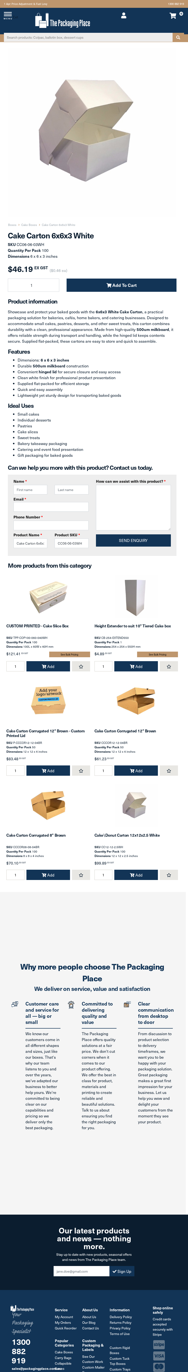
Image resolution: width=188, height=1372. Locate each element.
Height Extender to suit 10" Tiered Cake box (132, 625)
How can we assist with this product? (131, 481)
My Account (64, 1316)
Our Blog (88, 1322)
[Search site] (178, 37)
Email (19, 499)
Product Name (27, 534)
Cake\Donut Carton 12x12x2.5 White (127, 835)
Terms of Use (120, 1333)
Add (50, 666)
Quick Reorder (66, 1328)
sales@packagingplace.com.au (36, 1368)
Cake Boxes (64, 1352)
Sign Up (124, 1271)
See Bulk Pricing (69, 654)
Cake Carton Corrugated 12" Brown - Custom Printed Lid (45, 733)
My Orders (63, 1322)
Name (20, 481)
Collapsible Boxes (63, 1366)
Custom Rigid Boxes (120, 1350)
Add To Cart (124, 285)
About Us (89, 1316)
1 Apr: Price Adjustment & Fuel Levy (25, 4)
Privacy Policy (120, 1328)
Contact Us (90, 1328)
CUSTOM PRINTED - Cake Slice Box (37, 625)
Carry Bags (63, 1357)
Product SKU (67, 534)
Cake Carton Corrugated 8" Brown (36, 835)
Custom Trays (120, 1369)
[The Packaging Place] (62, 19)
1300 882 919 (176, 4)
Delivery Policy (121, 1316)
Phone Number (28, 516)
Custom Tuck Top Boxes (119, 1361)
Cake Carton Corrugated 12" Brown (125, 730)
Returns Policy (120, 1322)
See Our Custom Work (92, 1359)
